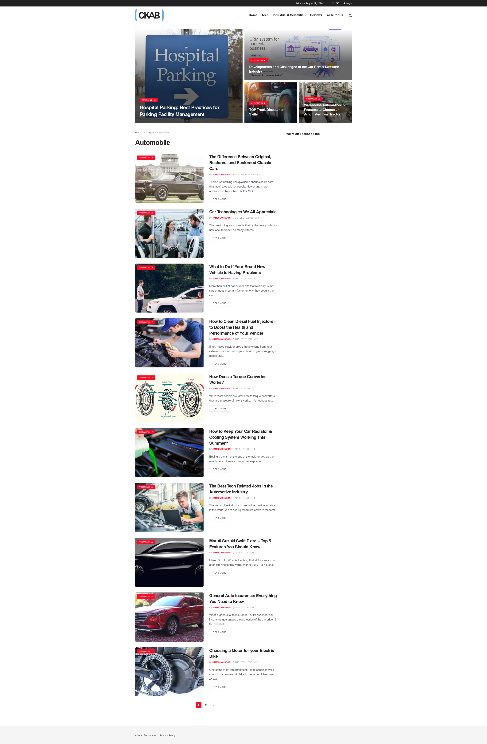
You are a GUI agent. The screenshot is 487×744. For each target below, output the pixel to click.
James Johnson (221, 174)
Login (348, 3)
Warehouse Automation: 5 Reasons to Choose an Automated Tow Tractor (324, 110)
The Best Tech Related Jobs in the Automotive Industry (241, 489)
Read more (219, 198)
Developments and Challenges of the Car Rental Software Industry (294, 69)
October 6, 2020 (243, 217)
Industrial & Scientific (288, 15)
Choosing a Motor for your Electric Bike (241, 653)
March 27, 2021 (314, 121)
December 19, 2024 (173, 121)
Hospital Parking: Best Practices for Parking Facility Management (179, 110)
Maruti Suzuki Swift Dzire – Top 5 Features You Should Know (240, 544)
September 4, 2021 (261, 121)
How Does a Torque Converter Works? (237, 379)
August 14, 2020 (243, 278)
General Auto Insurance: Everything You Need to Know (243, 598)
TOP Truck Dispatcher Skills (266, 112)
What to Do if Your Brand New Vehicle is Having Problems (237, 269)
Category (149, 132)
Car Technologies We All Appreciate (243, 211)
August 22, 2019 (243, 662)
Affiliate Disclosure (145, 735)
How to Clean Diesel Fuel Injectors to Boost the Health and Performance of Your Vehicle (241, 327)
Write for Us (334, 15)
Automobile (149, 100)
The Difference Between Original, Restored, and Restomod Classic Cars (240, 162)
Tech (265, 15)
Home (253, 15)
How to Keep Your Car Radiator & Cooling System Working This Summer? (240, 437)
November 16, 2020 (244, 174)
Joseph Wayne (151, 121)
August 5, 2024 (259, 78)
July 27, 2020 (241, 552)
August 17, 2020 (243, 339)
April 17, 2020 (241, 448)
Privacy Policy (167, 735)
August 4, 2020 (242, 388)
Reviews (316, 15)
